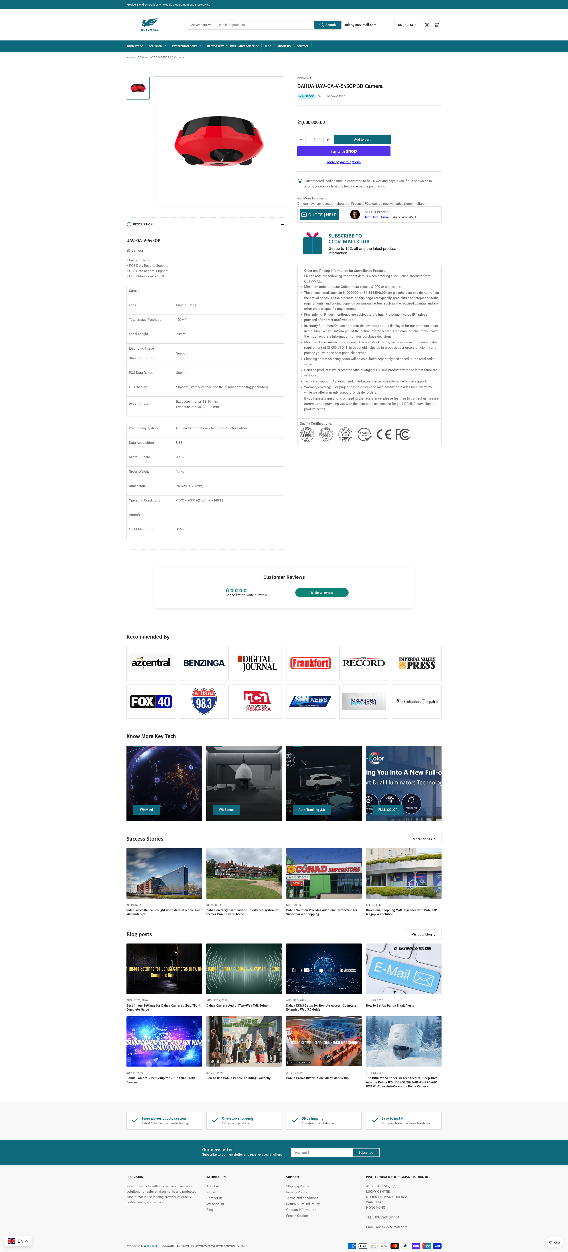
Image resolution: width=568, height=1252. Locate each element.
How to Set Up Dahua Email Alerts (390, 1005)
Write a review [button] (321, 592)
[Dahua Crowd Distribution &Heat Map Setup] (324, 1041)
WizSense (226, 810)
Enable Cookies (298, 1216)
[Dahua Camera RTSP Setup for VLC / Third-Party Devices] (164, 1041)
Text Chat (372, 217)
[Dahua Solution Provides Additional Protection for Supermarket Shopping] (324, 873)
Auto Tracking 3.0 (311, 810)
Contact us (214, 1198)
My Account (215, 1204)
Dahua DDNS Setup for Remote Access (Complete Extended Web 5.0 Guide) (321, 1007)
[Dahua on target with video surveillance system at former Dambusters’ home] (244, 873)
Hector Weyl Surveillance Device (231, 46)
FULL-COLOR (387, 810)
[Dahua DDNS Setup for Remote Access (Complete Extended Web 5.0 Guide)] (324, 968)
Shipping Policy (297, 1186)
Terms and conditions (302, 1198)
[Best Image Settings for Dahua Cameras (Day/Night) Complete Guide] (164, 968)
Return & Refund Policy (303, 1204)
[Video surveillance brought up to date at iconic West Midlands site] (164, 873)
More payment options (344, 162)
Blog (267, 46)
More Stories (422, 839)
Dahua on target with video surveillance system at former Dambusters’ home (242, 912)
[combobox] (278, 25)
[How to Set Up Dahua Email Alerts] (404, 968)
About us (284, 46)
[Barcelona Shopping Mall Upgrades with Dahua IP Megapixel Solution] (404, 873)
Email (385, 217)
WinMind (146, 810)
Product (132, 46)
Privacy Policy (296, 1192)
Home (130, 57)
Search (330, 25)
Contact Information (301, 1210)
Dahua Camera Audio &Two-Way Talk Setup (237, 1005)
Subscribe (366, 1152)
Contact (302, 46)
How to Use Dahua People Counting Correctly (238, 1078)
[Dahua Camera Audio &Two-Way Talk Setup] (244, 968)
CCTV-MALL (304, 78)
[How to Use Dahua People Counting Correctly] (244, 1041)
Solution (155, 46)
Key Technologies (184, 46)
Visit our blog (422, 934)
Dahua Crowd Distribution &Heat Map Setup (317, 1078)
